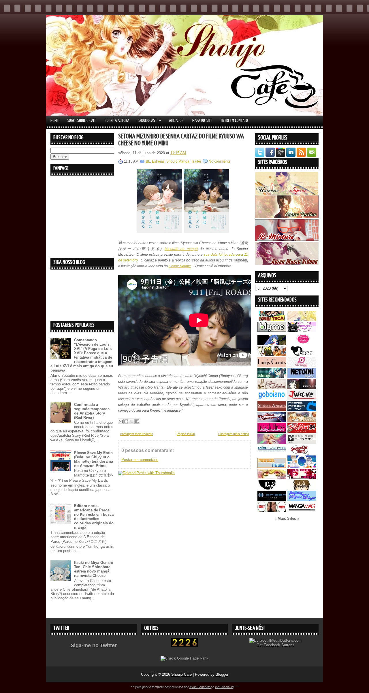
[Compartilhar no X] (132, 421)
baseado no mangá (181, 249)
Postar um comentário (139, 459)
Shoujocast (149, 120)
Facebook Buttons (279, 645)
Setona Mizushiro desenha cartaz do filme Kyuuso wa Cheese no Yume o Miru (181, 140)
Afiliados (176, 120)
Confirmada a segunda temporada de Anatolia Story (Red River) (92, 411)
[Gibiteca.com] (271, 319)
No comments (219, 161)
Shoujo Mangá (177, 161)
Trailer (196, 161)
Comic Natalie (180, 266)
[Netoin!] (301, 376)
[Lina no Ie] (301, 319)
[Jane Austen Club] (271, 387)
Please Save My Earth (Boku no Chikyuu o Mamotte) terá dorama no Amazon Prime (93, 459)
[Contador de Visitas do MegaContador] (184, 645)
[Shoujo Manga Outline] (271, 477)
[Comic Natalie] (301, 442)
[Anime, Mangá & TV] (301, 409)
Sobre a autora (117, 120)
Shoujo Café (181, 674)
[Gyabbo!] (271, 344)
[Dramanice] (301, 344)
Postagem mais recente (136, 434)
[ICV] (271, 488)
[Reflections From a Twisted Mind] (271, 355)
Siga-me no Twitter (94, 645)
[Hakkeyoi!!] (301, 488)
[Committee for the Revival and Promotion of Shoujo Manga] (301, 499)
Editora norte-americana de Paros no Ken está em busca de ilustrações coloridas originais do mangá (94, 517)
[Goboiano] (271, 398)
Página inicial (186, 434)
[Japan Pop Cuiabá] (301, 366)
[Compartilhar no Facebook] (137, 421)
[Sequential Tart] (301, 453)
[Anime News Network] (271, 453)
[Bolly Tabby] (271, 510)
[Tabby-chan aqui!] (301, 330)
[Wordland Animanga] (271, 420)
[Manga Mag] (301, 510)
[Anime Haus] (301, 387)
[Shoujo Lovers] (301, 466)
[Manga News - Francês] (271, 466)
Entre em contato (234, 120)
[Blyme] (271, 330)
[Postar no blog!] (126, 421)
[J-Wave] (301, 398)
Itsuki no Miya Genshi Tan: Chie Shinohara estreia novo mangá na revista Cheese (93, 569)
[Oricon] (271, 499)
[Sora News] (301, 431)
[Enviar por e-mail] (121, 421)
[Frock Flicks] (271, 431)
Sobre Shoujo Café (81, 120)
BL (148, 161)
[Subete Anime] (271, 409)
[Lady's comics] (271, 366)
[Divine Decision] (301, 420)
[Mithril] (271, 376)
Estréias (158, 161)
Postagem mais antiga (233, 434)
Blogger (222, 674)
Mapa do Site (202, 120)
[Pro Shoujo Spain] (301, 477)
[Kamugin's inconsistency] (271, 442)
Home (54, 120)
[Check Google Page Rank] (184, 658)
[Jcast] (301, 355)
